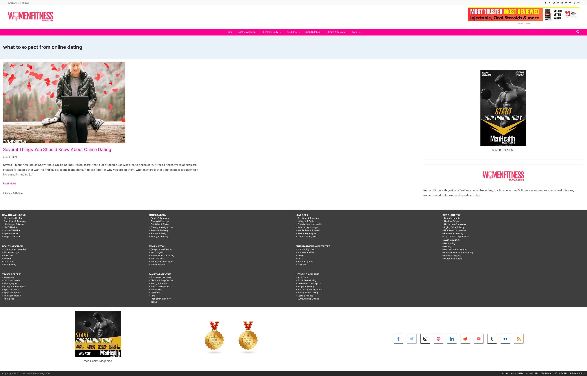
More (354, 32)
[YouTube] (570, 3)
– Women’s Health (11, 230)
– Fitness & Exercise (159, 221)
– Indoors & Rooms (452, 255)
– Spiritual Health (10, 233)
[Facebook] (545, 3)
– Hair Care (7, 255)
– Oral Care (7, 261)
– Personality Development (309, 289)
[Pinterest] (558, 3)
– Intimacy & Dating (305, 221)
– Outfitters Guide (11, 280)
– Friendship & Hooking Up (309, 224)
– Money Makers (157, 264)
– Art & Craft (302, 277)
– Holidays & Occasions (454, 224)
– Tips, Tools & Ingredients (456, 236)
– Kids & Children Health (161, 286)
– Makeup (7, 258)
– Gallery (447, 246)
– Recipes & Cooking (453, 233)
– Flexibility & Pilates (159, 224)
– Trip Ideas (8, 298)
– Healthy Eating (451, 221)
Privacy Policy (577, 373)
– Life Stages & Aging (13, 224)
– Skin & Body (9, 264)
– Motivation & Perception (308, 283)
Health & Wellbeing (246, 32)
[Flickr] (578, 3)
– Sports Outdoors (11, 292)
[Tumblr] (574, 3)
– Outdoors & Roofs (452, 258)
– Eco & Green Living (306, 280)
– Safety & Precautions (13, 286)
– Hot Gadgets (156, 252)
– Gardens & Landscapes (455, 249)
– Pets (152, 295)
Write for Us (561, 373)
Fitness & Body (270, 32)
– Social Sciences (304, 295)
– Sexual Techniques (306, 233)
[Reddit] (566, 3)
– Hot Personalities (305, 252)
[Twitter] (549, 3)
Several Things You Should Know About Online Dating (57, 149)
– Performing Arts (304, 261)
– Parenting (154, 292)
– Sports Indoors (10, 289)
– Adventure (8, 277)
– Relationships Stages (307, 227)
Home (229, 32)
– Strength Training (158, 236)
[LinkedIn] (562, 3)
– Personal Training (158, 230)
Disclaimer (546, 373)
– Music (299, 258)
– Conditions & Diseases (14, 221)
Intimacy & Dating (13, 193)
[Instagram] (554, 3)
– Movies (300, 255)
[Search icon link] (577, 32)
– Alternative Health (12, 218)
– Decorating (449, 243)
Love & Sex (291, 32)
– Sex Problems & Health (308, 230)
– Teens (153, 301)
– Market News (156, 258)
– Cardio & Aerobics (159, 218)
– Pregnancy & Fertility (160, 298)
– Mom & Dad (155, 289)
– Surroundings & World (307, 298)
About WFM (517, 373)
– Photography (9, 283)
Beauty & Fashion (336, 32)
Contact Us (532, 373)
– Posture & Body (157, 233)
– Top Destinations (11, 295)
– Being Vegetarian (452, 218)
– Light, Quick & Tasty (453, 227)
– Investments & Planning (161, 255)
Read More (9, 183)
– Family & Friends (158, 283)
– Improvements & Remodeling (458, 252)
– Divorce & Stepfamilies (161, 280)
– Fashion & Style (10, 252)
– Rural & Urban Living (307, 292)
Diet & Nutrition (312, 32)
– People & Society (305, 286)
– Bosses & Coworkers (160, 277)
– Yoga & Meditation (12, 236)
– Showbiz (301, 264)
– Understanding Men (306, 236)
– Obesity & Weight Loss (161, 227)
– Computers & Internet (160, 249)
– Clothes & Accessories (14, 249)
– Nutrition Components (454, 230)
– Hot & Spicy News (306, 249)
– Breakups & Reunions (307, 218)
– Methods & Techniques (161, 261)
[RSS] (519, 339)
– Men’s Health (9, 227)
